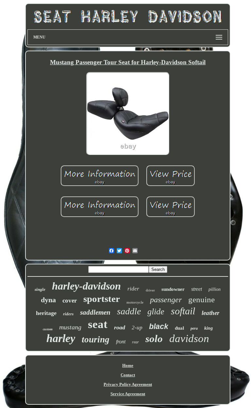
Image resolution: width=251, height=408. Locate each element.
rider (133, 289)
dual (179, 328)
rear (135, 342)
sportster (101, 298)
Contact (128, 374)
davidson (189, 338)
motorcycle (134, 302)
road (119, 327)
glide (155, 311)
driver (150, 290)
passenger (166, 299)
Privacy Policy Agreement (128, 384)
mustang (70, 327)
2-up (137, 327)
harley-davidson (86, 286)
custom (48, 329)
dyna (48, 300)
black (158, 326)
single (40, 289)
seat (98, 324)
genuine (201, 299)
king (208, 328)
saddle (129, 311)
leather (210, 312)
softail (183, 311)
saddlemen (95, 312)
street (196, 289)
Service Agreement (127, 393)
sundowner (173, 289)
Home (127, 365)
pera (194, 328)
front (121, 341)
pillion (215, 289)
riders (68, 313)
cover (69, 300)
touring (95, 339)
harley (60, 338)
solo (154, 338)
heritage (46, 313)
